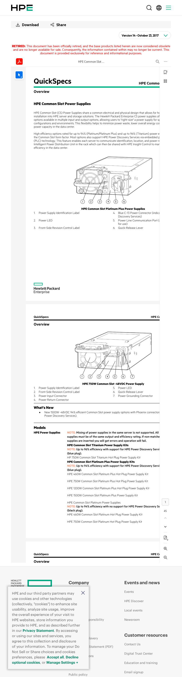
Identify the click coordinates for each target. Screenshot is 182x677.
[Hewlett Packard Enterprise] (22, 7)
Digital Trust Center (138, 654)
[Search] (149, 7)
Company (79, 582)
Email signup (133, 672)
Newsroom (132, 620)
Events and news (142, 582)
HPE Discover (134, 601)
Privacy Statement (38, 630)
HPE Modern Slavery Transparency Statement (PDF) (91, 642)
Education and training (141, 663)
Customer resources (146, 635)
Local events (133, 610)
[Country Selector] (159, 7)
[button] (83, 593)
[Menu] (168, 7)
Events (129, 592)
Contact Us (132, 644)
